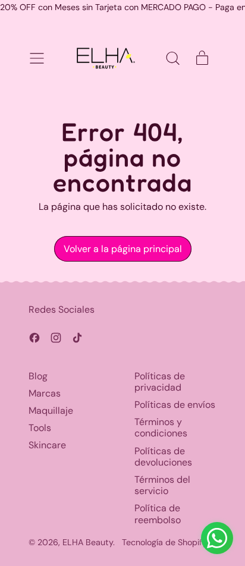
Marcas (45, 393)
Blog (38, 376)
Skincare (47, 445)
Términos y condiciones (160, 427)
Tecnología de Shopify (164, 542)
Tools (40, 428)
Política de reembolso (157, 514)
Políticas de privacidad (159, 382)
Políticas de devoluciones (163, 456)
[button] (172, 58)
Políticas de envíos (174, 404)
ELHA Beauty (87, 542)
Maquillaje (51, 410)
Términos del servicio (162, 485)
